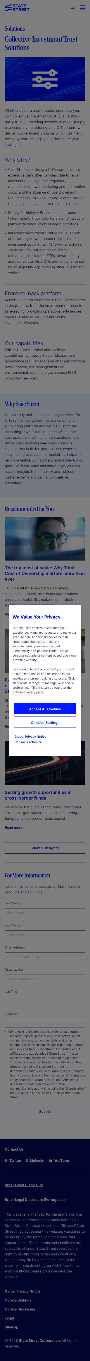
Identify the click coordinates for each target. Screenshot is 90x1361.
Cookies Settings (45, 722)
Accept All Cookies (45, 709)
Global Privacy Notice (30, 736)
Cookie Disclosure (28, 742)
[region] (45, 680)
